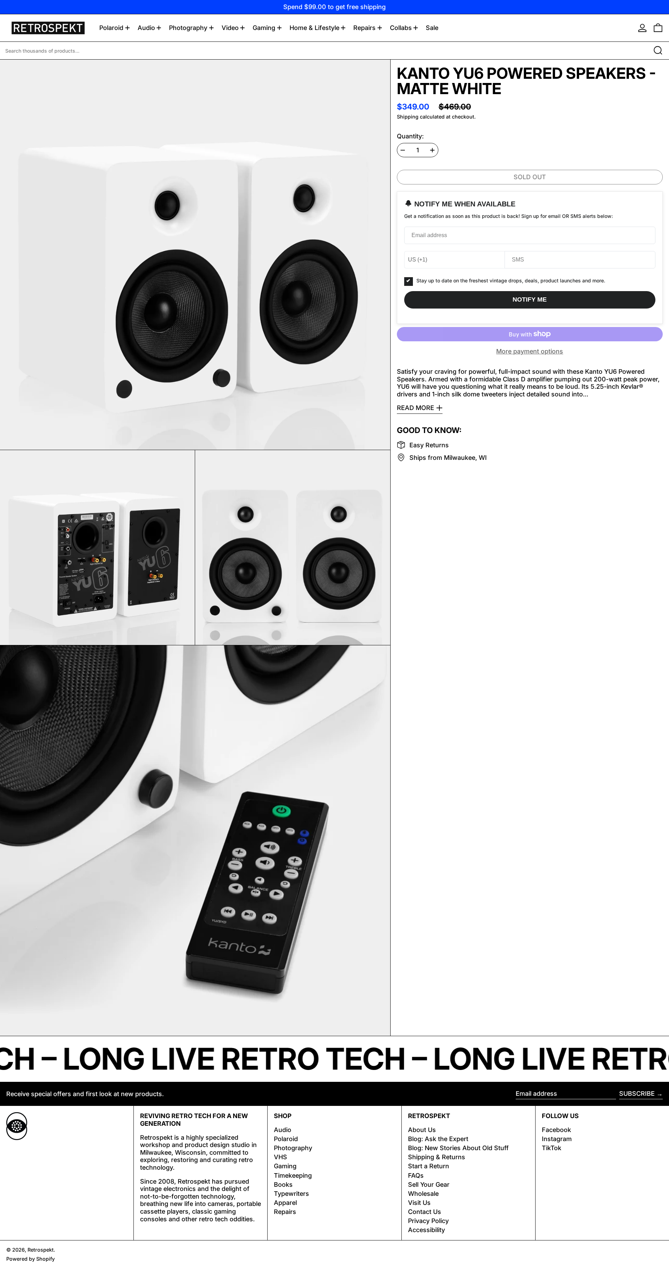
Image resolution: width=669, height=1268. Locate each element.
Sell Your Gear (428, 1184)
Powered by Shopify (30, 1259)
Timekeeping (293, 1175)
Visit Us (419, 1202)
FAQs (416, 1175)
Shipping (407, 117)
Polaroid (286, 1138)
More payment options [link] (529, 351)
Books (283, 1184)
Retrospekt (41, 1250)
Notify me (530, 299)
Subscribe (637, 1093)
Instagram (557, 1138)
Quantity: (410, 135)
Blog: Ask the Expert (438, 1138)
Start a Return (428, 1166)
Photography (293, 1148)
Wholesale (423, 1193)
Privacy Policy (428, 1220)
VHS (280, 1157)
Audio (282, 1129)
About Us (422, 1129)
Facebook (556, 1129)
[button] (658, 27)
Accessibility (426, 1229)
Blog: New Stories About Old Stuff (458, 1148)
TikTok (551, 1148)
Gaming (285, 1166)
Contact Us (424, 1211)
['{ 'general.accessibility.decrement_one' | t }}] (402, 150)
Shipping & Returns (436, 1157)
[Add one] (432, 150)
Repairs (285, 1211)
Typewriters (291, 1193)
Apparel (285, 1202)
